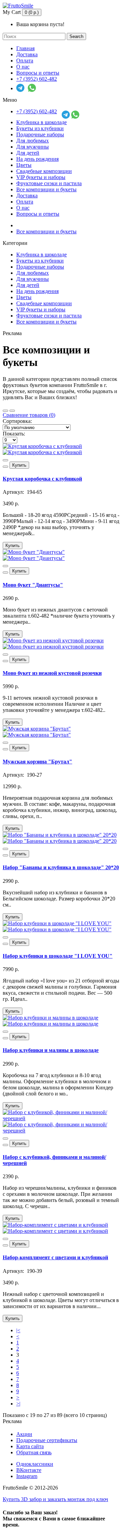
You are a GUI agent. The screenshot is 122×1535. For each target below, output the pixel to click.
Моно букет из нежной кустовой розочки (52, 673)
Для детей (27, 153)
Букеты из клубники (40, 128)
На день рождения (37, 159)
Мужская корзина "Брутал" (37, 761)
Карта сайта (30, 1446)
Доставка (27, 54)
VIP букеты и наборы (40, 177)
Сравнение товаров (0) (29, 415)
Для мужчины (32, 147)
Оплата (24, 60)
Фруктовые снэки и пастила (49, 183)
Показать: (14, 433)
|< (18, 1330)
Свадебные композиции (44, 171)
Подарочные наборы (40, 134)
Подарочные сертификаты (46, 1440)
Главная (25, 48)
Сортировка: (17, 421)
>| (18, 1403)
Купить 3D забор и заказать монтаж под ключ (55, 1499)
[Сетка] (5, 411)
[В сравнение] (5, 467)
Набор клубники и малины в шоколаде (51, 1050)
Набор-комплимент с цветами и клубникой (55, 1257)
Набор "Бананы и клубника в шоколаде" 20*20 (61, 867)
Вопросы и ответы (37, 73)
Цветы (24, 165)
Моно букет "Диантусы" (33, 585)
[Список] (12, 411)
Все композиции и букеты (46, 189)
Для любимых (32, 140)
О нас (22, 67)
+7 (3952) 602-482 (36, 79)
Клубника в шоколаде (41, 122)
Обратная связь (34, 1452)
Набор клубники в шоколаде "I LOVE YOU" (58, 956)
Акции (24, 1434)
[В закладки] (5, 460)
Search (76, 36)
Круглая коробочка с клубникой (42, 479)
